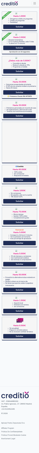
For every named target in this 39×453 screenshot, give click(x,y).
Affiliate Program (7, 428)
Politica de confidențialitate (11, 432)
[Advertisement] (19, 142)
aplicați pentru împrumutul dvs (13, 423)
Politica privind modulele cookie (13, 435)
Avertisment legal (8, 439)
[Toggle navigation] (35, 3)
